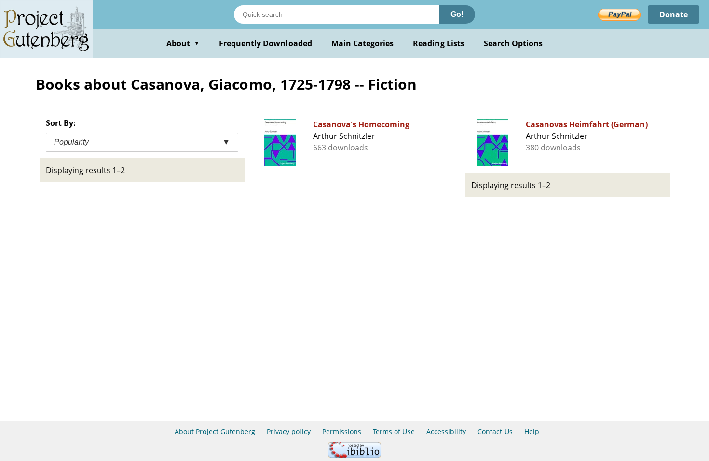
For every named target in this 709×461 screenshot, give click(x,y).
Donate (673, 14)
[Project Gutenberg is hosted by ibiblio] (354, 455)
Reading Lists (438, 43)
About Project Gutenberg (215, 431)
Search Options (513, 43)
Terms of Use (393, 431)
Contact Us (494, 431)
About (183, 43)
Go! (457, 14)
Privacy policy (289, 431)
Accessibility (446, 431)
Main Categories (362, 43)
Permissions (341, 431)
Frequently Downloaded (265, 43)
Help (531, 431)
